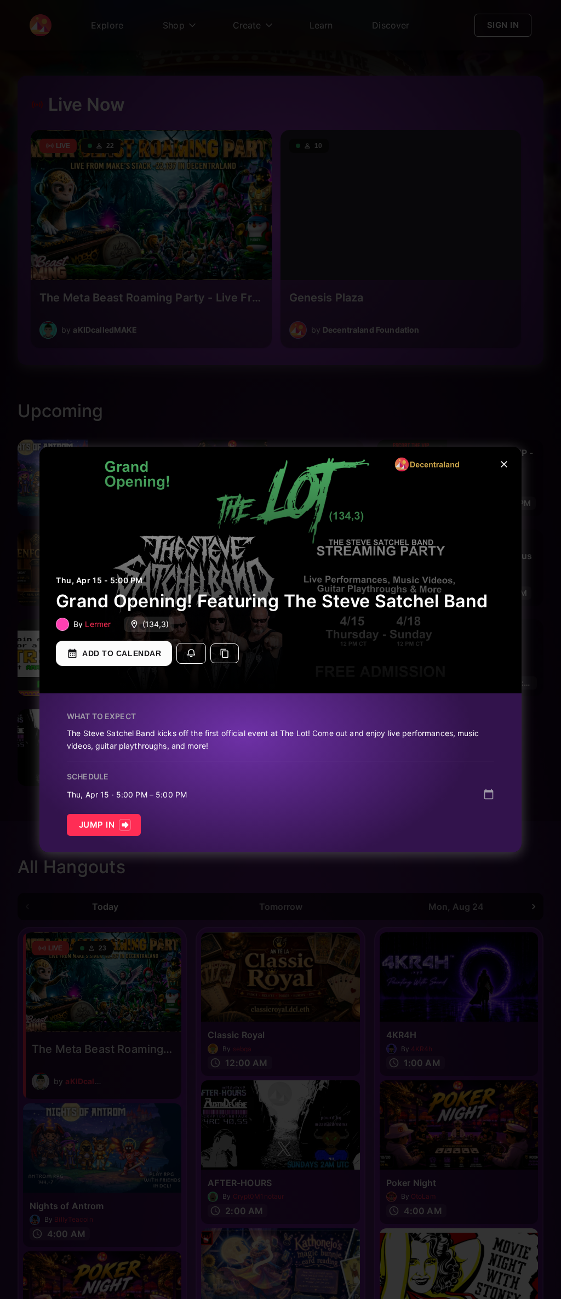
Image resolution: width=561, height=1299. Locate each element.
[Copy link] (224, 653)
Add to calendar (121, 653)
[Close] (504, 464)
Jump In (97, 824)
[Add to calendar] (488, 794)
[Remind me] (191, 653)
